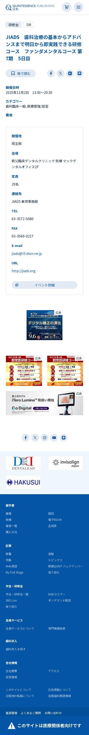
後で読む (54, 572)
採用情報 (11, 677)
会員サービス (14, 620)
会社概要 (11, 671)
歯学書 (10, 505)
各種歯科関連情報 (59, 696)
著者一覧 (11, 526)
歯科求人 (11, 641)
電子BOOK (55, 519)
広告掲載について (59, 690)
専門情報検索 (56, 628)
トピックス (55, 560)
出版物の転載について (20, 696)
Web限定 (11, 566)
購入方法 (11, 532)
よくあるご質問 (31, 713)
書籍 (8, 513)
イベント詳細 (45, 285)
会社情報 (11, 663)
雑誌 (51, 513)
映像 (8, 519)
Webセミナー (57, 594)
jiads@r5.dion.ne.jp (27, 253)
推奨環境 (11, 713)
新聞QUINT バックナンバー (65, 566)
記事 (8, 546)
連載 (51, 554)
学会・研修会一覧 (17, 594)
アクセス (53, 671)
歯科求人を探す (16, 649)
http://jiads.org (24, 270)
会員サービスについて (20, 628)
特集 (8, 560)
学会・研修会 (14, 586)
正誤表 (52, 526)
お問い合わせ (53, 713)
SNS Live (11, 600)
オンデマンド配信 (59, 600)
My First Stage (14, 572)
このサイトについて (18, 690)
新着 (8, 554)
